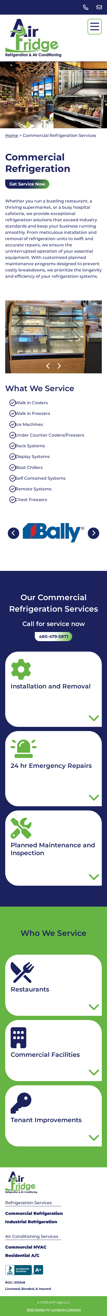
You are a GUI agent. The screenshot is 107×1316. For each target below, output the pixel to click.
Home (11, 135)
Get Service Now (27, 184)
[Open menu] (95, 26)
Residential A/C (22, 1255)
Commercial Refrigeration (34, 1213)
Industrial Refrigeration (31, 1221)
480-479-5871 (53, 636)
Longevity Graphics (66, 1310)
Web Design (35, 1310)
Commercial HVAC (25, 1247)
